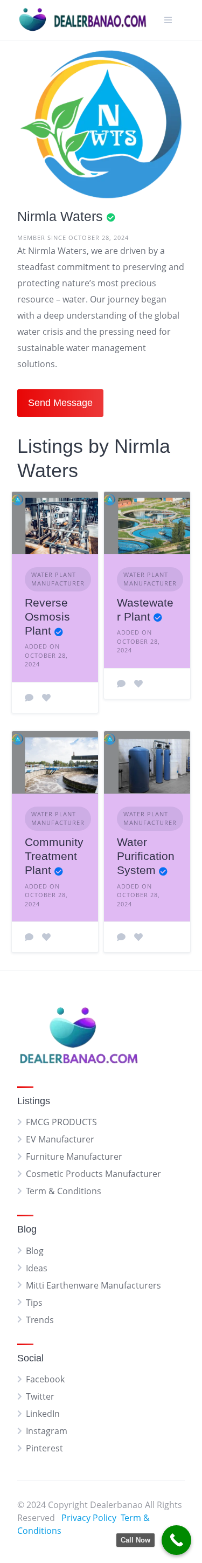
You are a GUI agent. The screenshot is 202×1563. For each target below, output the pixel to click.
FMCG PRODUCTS (61, 1122)
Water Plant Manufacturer (58, 579)
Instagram (46, 1431)
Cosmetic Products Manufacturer (93, 1174)
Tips (34, 1303)
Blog (35, 1251)
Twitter (40, 1396)
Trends (40, 1320)
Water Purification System (146, 856)
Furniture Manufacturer (74, 1156)
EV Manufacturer (60, 1139)
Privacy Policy (88, 1518)
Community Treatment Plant (54, 856)
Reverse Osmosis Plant (47, 616)
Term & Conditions (63, 1191)
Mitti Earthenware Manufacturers (93, 1285)
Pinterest (44, 1448)
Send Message (60, 402)
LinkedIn (43, 1414)
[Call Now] (176, 1540)
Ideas (36, 1268)
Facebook (45, 1379)
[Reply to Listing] (29, 697)
